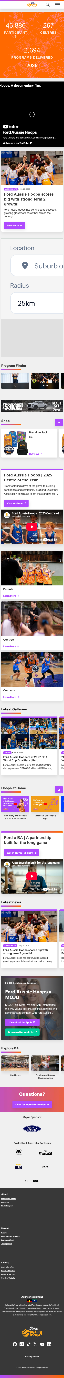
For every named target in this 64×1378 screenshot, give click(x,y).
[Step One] (32, 1181)
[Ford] (32, 1129)
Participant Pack (7, 1240)
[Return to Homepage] (32, 5)
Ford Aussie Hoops (8, 1199)
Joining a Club (6, 1244)
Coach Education (8, 1271)
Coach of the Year (8, 1274)
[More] (59, 422)
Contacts (5, 1202)
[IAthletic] (18, 1152)
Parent (4, 1233)
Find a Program (7, 1206)
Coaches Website (8, 1278)
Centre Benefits (7, 1267)
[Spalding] (45, 1152)
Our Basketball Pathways (10, 1236)
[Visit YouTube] (59, 789)
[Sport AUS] (18, 1167)
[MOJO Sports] (45, 1167)
